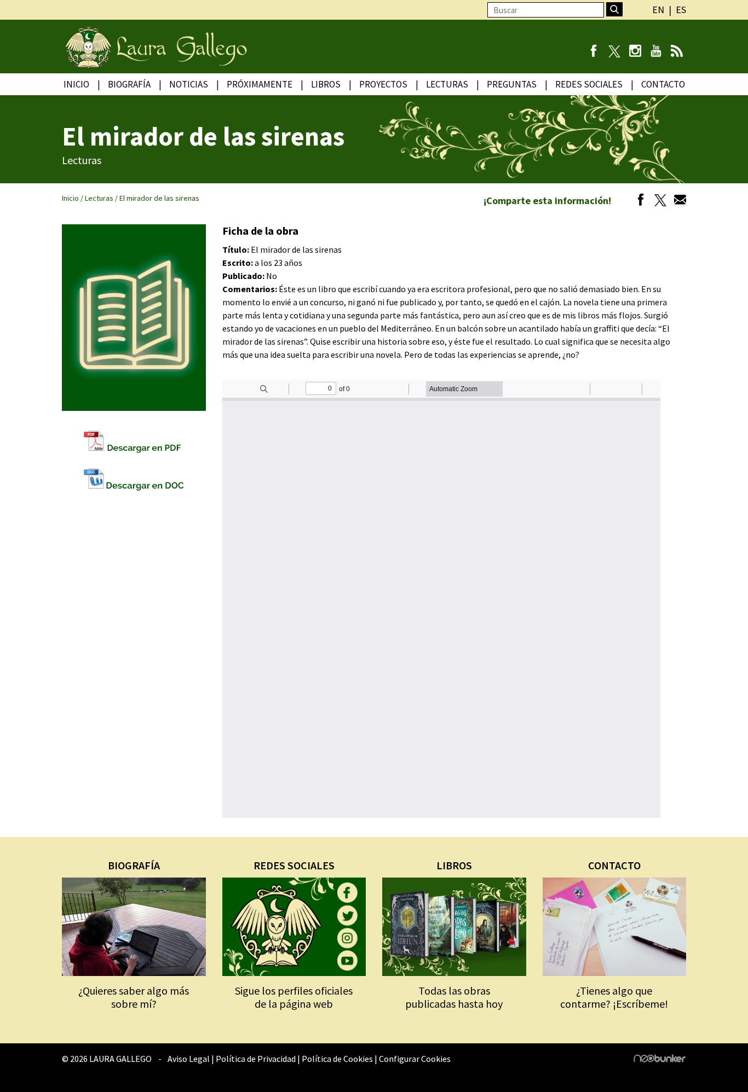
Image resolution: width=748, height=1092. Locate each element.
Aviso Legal (189, 1058)
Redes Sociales (589, 84)
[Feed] (676, 52)
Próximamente (259, 84)
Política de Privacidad (256, 1058)
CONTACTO (614, 865)
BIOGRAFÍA (134, 865)
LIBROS (454, 865)
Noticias (188, 84)
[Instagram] (635, 52)
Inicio (76, 84)
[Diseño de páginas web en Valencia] (660, 1059)
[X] (614, 52)
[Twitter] (657, 201)
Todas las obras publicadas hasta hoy (454, 997)
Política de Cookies (337, 1058)
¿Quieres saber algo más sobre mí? (133, 997)
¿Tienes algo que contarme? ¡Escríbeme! (614, 997)
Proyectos (383, 84)
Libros (326, 84)
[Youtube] (655, 52)
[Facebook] (593, 52)
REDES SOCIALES (294, 865)
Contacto (663, 84)
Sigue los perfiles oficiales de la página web (294, 997)
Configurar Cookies (415, 1058)
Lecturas (447, 84)
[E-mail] (677, 201)
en (658, 9)
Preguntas (512, 84)
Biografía (129, 84)
